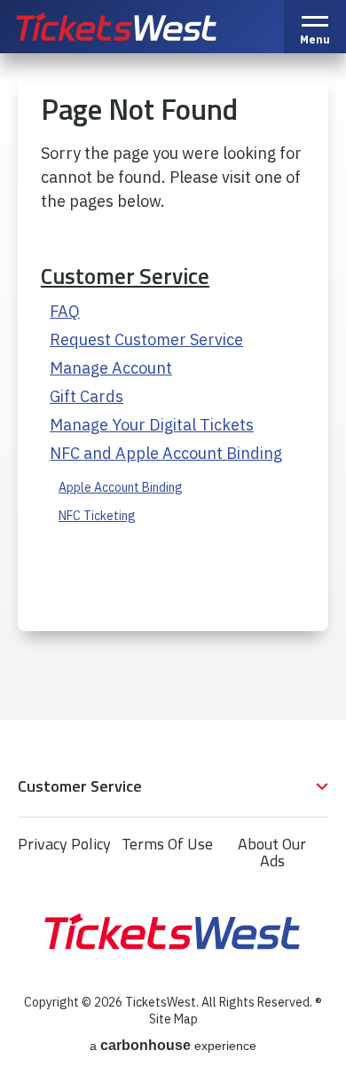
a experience (173, 1045)
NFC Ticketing (97, 516)
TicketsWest (136, 26)
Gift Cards (86, 396)
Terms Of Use (167, 843)
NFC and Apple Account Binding (166, 453)
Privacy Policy (64, 843)
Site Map (173, 1019)
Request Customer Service (146, 339)
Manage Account (111, 368)
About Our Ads (272, 852)
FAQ (65, 311)
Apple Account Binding (121, 487)
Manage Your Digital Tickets (152, 425)
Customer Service (125, 276)
